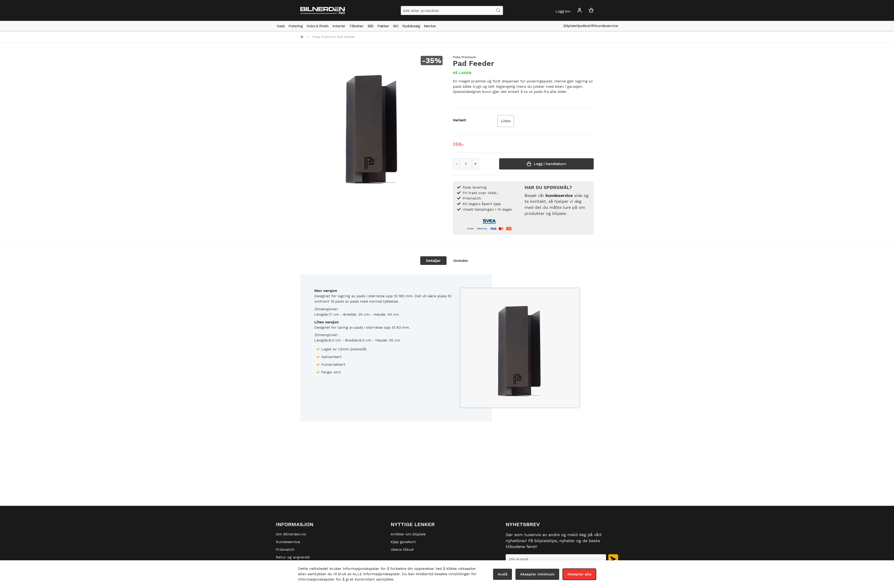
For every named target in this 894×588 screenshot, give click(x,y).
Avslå (502, 574)
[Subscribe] (613, 559)
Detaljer (433, 260)
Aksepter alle (579, 574)
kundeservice (559, 195)
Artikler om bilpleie (408, 534)
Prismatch (285, 549)
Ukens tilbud (402, 549)
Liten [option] (506, 121)
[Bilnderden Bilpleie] (322, 10)
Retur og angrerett (293, 557)
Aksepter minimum (537, 574)
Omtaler (460, 260)
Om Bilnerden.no (291, 534)
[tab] (433, 260)
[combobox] (452, 10)
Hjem (301, 36)
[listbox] (506, 121)
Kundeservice (288, 542)
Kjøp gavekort (403, 542)
